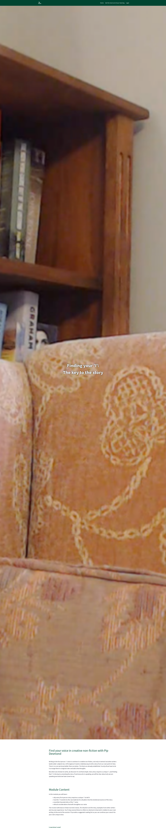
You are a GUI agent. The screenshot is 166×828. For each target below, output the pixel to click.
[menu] (114, 3)
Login (127, 3)
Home (102, 3)
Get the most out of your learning (114, 3)
